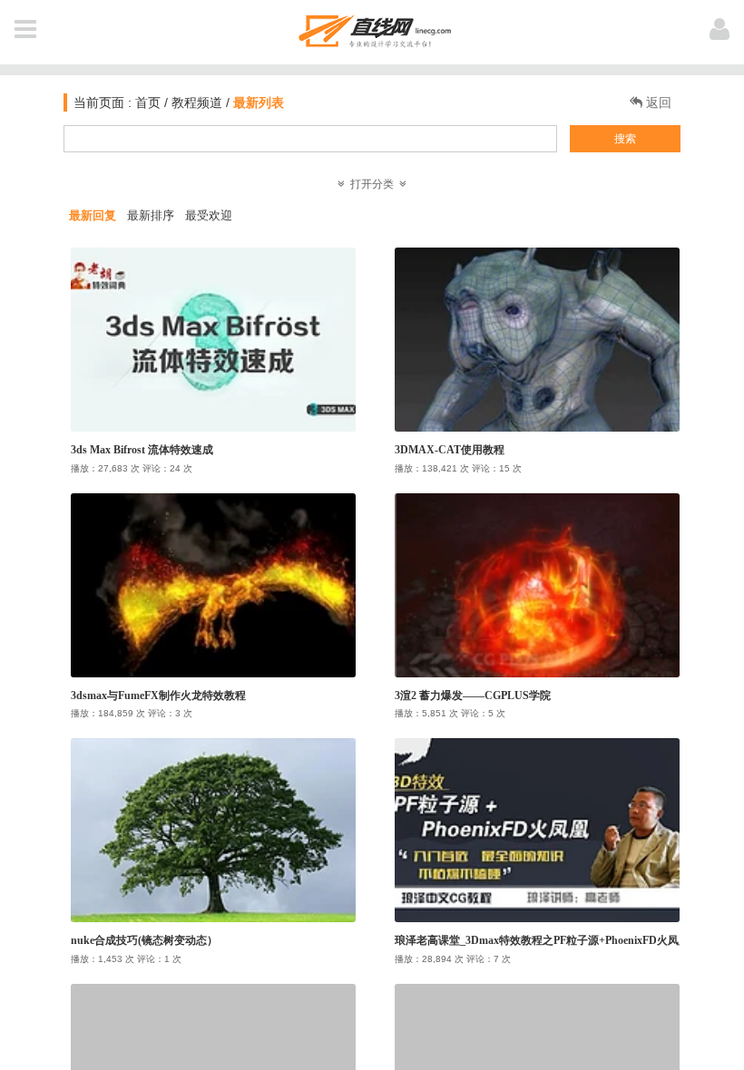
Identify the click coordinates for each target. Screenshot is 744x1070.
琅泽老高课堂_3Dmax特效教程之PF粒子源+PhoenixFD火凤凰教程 (553, 940)
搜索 (625, 138)
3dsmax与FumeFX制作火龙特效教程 (158, 695)
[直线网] (372, 27)
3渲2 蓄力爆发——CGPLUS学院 (473, 695)
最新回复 (92, 215)
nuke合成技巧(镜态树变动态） (144, 940)
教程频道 (196, 102)
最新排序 (150, 215)
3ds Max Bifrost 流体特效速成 (142, 449)
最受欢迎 (208, 215)
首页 (146, 102)
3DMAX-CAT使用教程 (449, 449)
